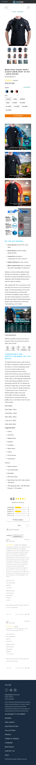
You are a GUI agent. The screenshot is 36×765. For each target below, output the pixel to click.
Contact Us (10, 751)
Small (15, 99)
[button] (26, 614)
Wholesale (9, 747)
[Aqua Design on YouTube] (11, 690)
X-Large (14, 102)
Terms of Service (12, 739)
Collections (10, 730)
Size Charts (10, 722)
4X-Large (16, 106)
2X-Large (22, 102)
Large (7, 102)
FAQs (7, 755)
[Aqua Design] (18, 1)
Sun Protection (11, 726)
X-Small (8, 99)
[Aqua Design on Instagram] (16, 690)
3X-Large (8, 106)
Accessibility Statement (15, 714)
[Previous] (6, 7)
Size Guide (27, 87)
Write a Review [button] (19, 520)
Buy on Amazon (18, 115)
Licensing (9, 743)
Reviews (8, 718)
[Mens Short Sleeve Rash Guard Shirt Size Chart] (18, 319)
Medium (22, 99)
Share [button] (9, 614)
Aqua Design (12, 759)
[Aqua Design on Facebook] (7, 690)
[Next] (28, 7)
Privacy (8, 734)
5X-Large (24, 106)
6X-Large (8, 110)
